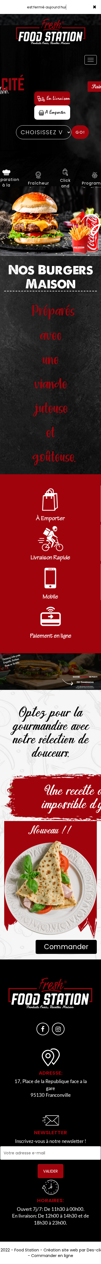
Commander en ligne (52, 1255)
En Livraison (57, 98)
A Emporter (55, 112)
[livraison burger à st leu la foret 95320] (50, 221)
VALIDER (50, 1171)
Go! (80, 132)
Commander (66, 946)
